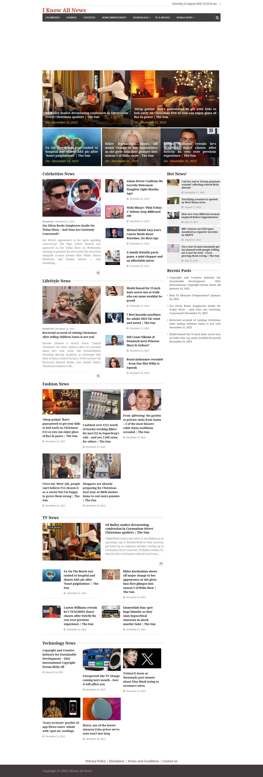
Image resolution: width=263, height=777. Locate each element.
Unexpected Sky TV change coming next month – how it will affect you (101, 680)
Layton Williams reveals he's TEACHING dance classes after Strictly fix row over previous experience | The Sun (190, 150)
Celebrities (53, 17)
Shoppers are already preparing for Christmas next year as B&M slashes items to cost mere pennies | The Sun (101, 492)
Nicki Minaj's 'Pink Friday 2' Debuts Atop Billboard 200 (144, 212)
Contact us (169, 761)
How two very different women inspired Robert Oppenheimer (201, 215)
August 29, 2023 (193, 239)
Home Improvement (114, 17)
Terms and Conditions (143, 761)
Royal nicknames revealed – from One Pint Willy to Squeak (145, 363)
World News (184, 17)
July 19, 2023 (191, 221)
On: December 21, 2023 (62, 122)
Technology (140, 17)
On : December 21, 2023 (62, 161)
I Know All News (64, 10)
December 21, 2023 (65, 221)
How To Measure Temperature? (189, 295)
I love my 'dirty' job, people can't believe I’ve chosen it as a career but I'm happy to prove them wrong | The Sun (61, 492)
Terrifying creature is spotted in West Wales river (200, 201)
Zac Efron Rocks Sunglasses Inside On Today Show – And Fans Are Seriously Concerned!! (68, 230)
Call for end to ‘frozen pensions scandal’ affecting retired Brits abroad (201, 184)
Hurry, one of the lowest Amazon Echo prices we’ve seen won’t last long (101, 729)
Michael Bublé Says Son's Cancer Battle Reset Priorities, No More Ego (144, 234)
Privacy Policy (96, 761)
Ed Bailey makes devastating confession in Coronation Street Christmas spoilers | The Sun (87, 115)
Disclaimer (116, 761)
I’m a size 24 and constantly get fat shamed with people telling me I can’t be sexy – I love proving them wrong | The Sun (200, 251)
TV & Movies (162, 17)
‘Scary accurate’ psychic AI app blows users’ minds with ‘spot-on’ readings (60, 727)
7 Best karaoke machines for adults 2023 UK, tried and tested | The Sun (144, 319)
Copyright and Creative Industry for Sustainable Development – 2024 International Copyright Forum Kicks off (59, 658)
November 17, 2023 (195, 192)
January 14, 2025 (54, 672)
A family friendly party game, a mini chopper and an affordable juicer (145, 256)
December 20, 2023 (95, 738)
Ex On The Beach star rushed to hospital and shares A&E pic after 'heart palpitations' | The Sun (72, 152)
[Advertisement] (131, 44)
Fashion (72, 17)
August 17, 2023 (193, 207)
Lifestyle (89, 17)
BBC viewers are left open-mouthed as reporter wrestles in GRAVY (200, 232)
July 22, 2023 (191, 260)
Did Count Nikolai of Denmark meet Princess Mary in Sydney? (143, 341)
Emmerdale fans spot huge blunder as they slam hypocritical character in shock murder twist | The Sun (139, 616)
